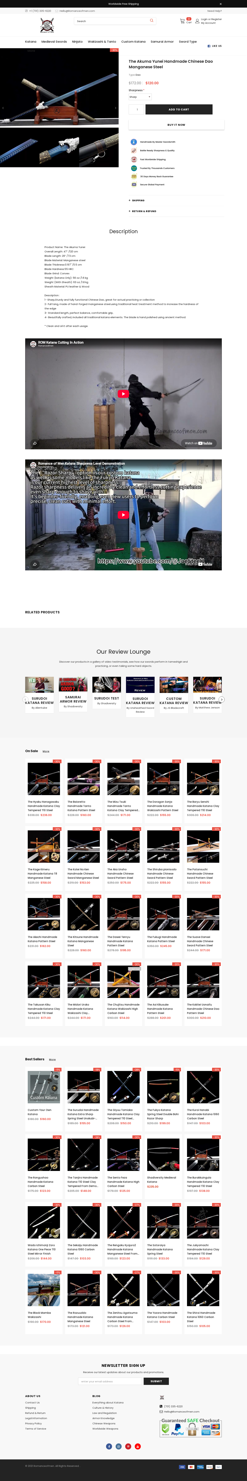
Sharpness (137, 90)
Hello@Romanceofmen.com (77, 11)
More (46, 751)
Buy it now (176, 125)
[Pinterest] (128, 1446)
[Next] (116, 108)
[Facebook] (109, 1446)
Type (132, 75)
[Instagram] (119, 1446)
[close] (220, 4)
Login (204, 19)
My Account (208, 23)
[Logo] (47, 25)
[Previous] (3, 108)
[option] (59, 107)
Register (216, 19)
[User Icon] (197, 21)
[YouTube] (138, 1446)
